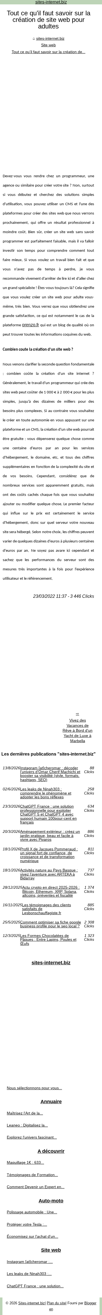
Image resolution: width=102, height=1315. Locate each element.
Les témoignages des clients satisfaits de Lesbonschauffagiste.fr (46, 909)
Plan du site (56, 1303)
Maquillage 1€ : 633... (25, 1162)
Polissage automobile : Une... (32, 1212)
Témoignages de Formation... (32, 1175)
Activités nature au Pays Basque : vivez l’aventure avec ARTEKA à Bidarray (49, 874)
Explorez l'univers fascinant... (32, 1137)
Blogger (90, 1303)
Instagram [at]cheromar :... (30, 1261)
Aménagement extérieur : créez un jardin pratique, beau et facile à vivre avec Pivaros (50, 835)
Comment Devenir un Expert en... (35, 1187)
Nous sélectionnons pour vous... (34, 1088)
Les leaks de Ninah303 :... (29, 1273)
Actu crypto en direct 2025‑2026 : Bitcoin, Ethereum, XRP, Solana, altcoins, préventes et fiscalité (51, 891)
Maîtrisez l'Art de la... (25, 1113)
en (51, 1309)
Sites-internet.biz (31, 1303)
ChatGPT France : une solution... (35, 1286)
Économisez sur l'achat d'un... (32, 1236)
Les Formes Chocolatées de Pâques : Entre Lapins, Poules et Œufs (48, 939)
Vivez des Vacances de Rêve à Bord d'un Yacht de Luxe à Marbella (77, 730)
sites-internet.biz (50, 38)
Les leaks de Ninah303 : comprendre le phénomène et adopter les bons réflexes (45, 793)
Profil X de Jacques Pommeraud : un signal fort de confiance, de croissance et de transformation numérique (49, 855)
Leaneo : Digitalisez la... (27, 1125)
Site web (48, 45)
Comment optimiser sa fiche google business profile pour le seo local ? (50, 924)
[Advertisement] (51, 109)
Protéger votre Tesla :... (27, 1224)
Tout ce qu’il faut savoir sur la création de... (48, 52)
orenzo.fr (30, 324)
